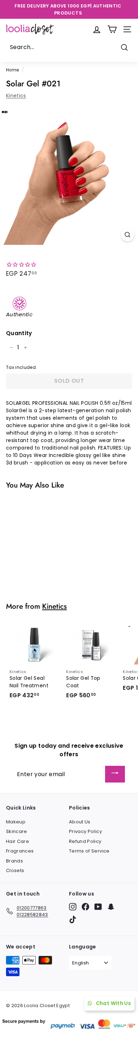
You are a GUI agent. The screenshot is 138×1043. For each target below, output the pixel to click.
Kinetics (16, 95)
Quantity (19, 333)
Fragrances (20, 851)
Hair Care (17, 841)
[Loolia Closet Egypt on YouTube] (98, 906)
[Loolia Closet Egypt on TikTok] (72, 919)
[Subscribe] (115, 774)
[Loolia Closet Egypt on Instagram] (72, 906)
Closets (15, 870)
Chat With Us (113, 1003)
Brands (14, 860)
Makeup (15, 821)
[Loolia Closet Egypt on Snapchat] (111, 906)
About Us (80, 821)
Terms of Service (89, 851)
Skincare (16, 831)
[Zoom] (127, 234)
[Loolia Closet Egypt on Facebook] (85, 906)
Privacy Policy (85, 831)
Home (12, 70)
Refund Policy (85, 841)
